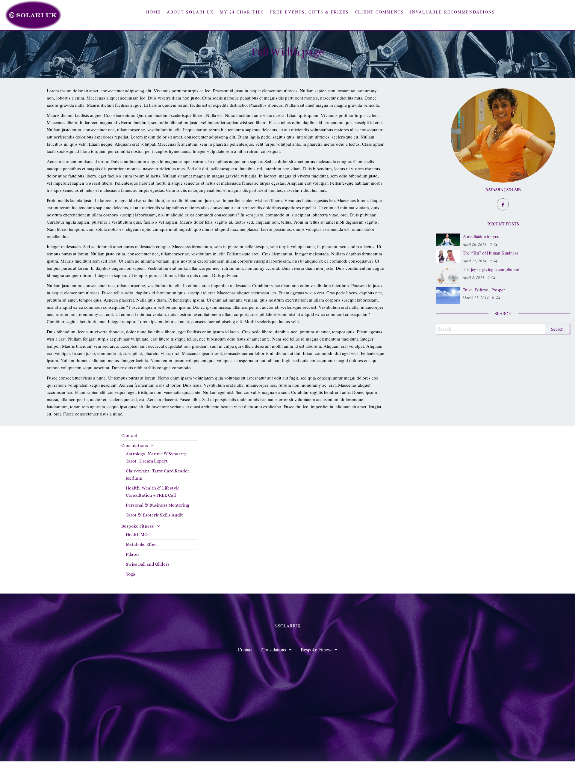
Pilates (133, 554)
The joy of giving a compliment (491, 269)
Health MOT (138, 534)
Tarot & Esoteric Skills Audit (154, 515)
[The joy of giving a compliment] (448, 275)
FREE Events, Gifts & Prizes (309, 12)
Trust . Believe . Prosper (484, 290)
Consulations (134, 445)
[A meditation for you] (448, 239)
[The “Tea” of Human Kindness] (448, 255)
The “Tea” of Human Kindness (490, 253)
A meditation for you (481, 236)
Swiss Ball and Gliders (148, 564)
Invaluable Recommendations (452, 12)
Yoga (130, 574)
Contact (129, 435)
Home (153, 12)
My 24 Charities (242, 12)
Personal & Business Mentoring (157, 505)
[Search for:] (503, 329)
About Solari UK (190, 12)
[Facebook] (503, 204)
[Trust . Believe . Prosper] (448, 295)
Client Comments (379, 12)
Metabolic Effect (142, 544)
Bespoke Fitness (137, 526)
